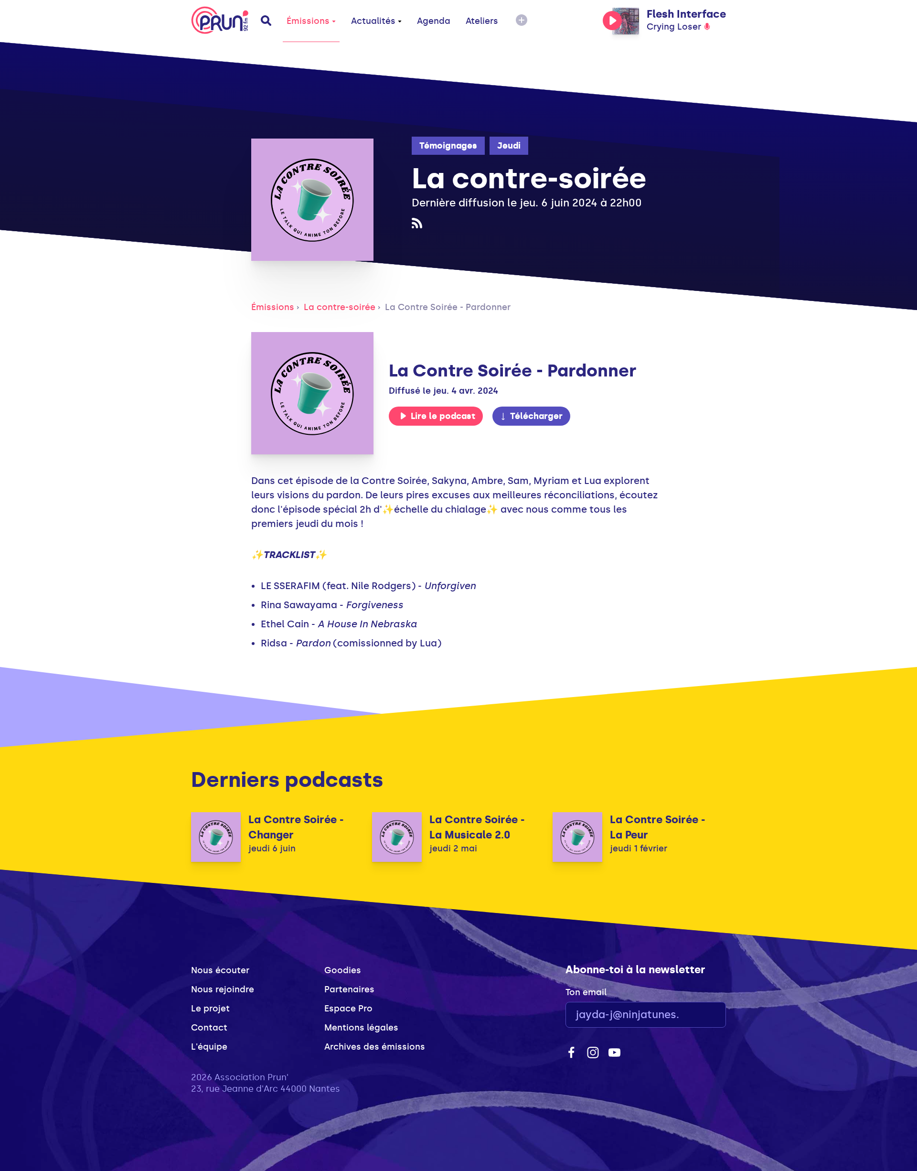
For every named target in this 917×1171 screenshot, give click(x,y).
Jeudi (509, 145)
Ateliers (482, 21)
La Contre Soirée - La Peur (657, 827)
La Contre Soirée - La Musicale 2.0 (476, 827)
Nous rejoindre (222, 989)
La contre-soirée (339, 307)
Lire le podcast (443, 416)
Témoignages (448, 145)
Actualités (373, 21)
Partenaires (349, 989)
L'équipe (209, 1047)
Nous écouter (220, 970)
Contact (209, 1027)
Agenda (433, 21)
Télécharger (536, 416)
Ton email (586, 992)
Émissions (308, 21)
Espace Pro (348, 1008)
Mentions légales (361, 1027)
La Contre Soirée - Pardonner (448, 307)
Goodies (342, 970)
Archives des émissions (374, 1047)
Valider (692, 1015)
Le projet (210, 1008)
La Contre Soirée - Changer (295, 827)
